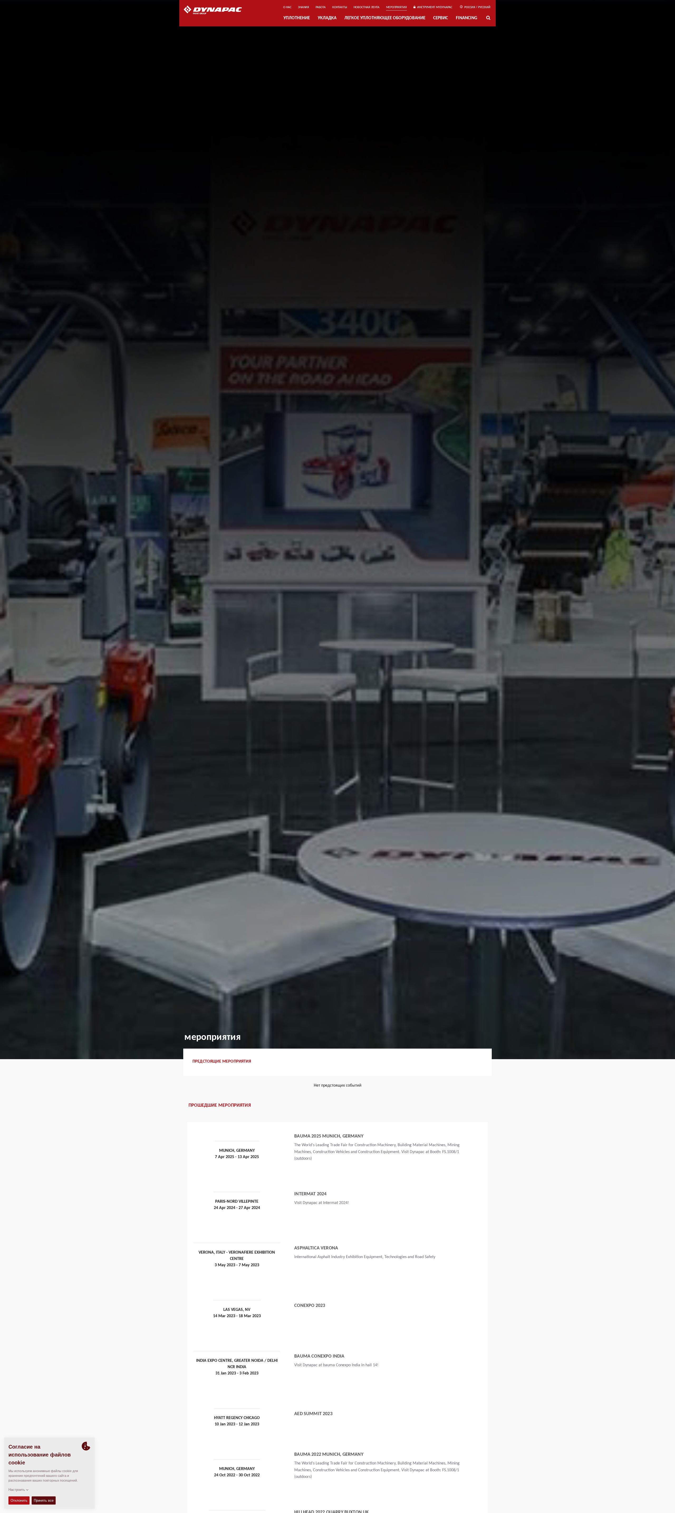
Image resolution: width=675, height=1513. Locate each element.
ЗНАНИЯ (303, 7)
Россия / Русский (477, 7)
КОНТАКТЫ (339, 7)
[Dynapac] (217, 10)
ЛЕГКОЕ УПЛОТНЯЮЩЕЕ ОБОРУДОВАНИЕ (384, 18)
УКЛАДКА (327, 18)
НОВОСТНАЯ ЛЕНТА (366, 7)
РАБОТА (321, 7)
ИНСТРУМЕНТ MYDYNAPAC (434, 7)
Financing (466, 18)
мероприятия (396, 7)
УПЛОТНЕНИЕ (296, 18)
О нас (287, 7)
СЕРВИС (440, 18)
